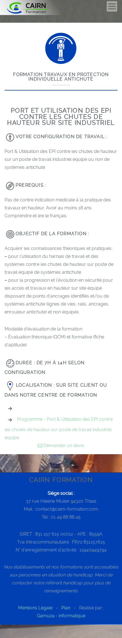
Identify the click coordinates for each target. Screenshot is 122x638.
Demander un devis (63, 445)
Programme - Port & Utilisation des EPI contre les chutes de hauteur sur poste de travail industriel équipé (59, 428)
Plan (65, 607)
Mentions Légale (35, 607)
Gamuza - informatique (61, 615)
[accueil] (35, 7)
